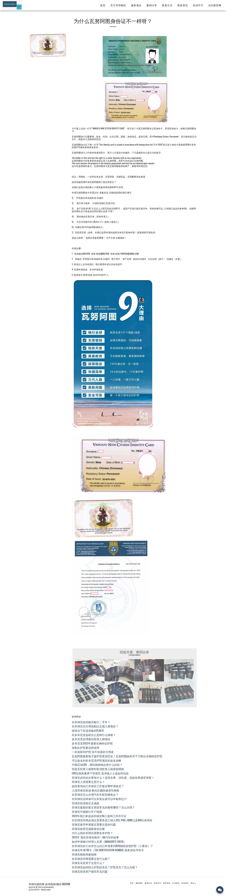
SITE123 (36, 889)
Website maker (46, 889)
